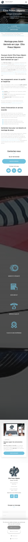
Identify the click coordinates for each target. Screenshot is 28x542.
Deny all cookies (14, 531)
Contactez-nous (14, 29)
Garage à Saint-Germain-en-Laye (11, 119)
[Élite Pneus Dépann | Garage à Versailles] (2, 2)
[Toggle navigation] (26, 2)
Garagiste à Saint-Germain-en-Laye (11, 124)
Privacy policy (14, 538)
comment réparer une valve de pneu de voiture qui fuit (13, 73)
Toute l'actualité (14, 453)
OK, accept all (14, 527)
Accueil (2, 33)
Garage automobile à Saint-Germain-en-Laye (13, 121)
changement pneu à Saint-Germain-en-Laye (10, 140)
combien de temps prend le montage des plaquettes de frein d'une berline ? (12, 103)
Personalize (14, 535)
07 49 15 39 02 (14, 26)
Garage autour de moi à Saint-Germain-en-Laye (14, 122)
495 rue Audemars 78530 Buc (14, 28)
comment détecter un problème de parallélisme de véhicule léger (13, 72)
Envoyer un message (14, 161)
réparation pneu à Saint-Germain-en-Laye (9, 139)
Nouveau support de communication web (13, 442)
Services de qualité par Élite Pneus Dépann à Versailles (14, 33)
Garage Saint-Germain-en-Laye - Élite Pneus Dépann (11, 34)
